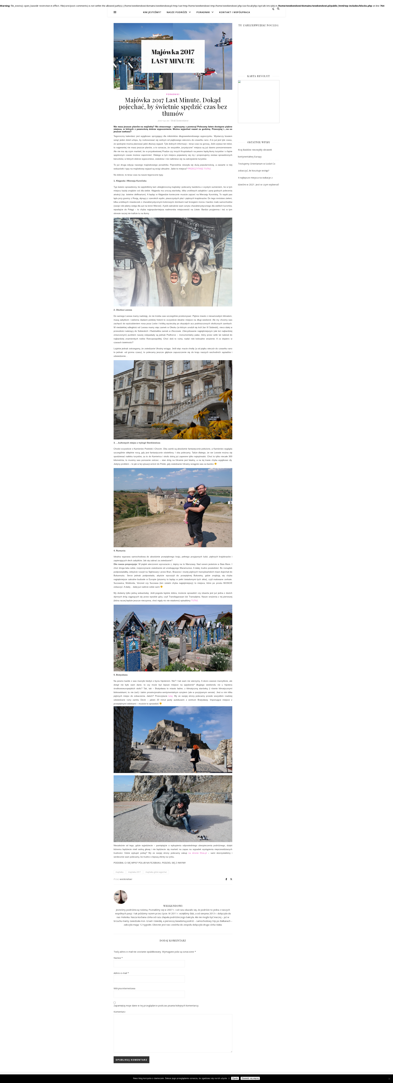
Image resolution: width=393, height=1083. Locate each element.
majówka (119, 872)
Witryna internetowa (124, 988)
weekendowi (126, 879)
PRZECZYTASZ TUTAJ (199, 168)
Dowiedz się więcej (250, 1078)
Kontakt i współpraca (234, 12)
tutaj (170, 696)
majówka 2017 (134, 872)
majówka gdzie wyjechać (156, 872)
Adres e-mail (121, 973)
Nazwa (118, 957)
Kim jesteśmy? (152, 12)
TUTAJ (194, 600)
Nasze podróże (177, 12)
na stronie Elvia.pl (197, 853)
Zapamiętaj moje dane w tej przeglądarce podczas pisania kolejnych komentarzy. (156, 1005)
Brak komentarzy (180, 120)
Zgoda (235, 1078)
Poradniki (203, 12)
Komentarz (119, 1011)
